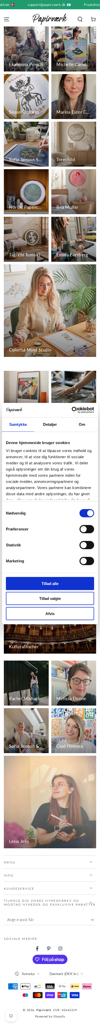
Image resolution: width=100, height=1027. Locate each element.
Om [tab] (82, 424)
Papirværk (43, 1010)
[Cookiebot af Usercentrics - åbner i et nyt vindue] (72, 410)
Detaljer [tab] (50, 424)
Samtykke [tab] (18, 424)
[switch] (86, 529)
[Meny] (6, 19)
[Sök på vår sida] (80, 19)
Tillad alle (50, 583)
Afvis (50, 613)
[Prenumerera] (93, 920)
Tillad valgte (50, 598)
